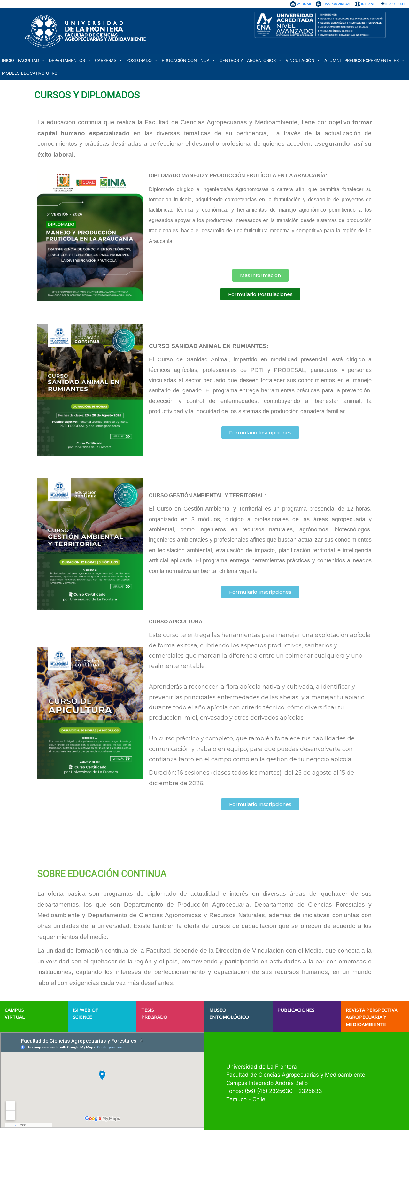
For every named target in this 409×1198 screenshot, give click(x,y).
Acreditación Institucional (163, 1155)
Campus (147, 1160)
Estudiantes (151, 1172)
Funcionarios (152, 1183)
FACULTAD (28, 60)
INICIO (8, 60)
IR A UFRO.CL (395, 4)
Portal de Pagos (286, 1183)
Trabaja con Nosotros (291, 1149)
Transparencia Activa (291, 1160)
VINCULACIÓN (300, 60)
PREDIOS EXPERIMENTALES (371, 60)
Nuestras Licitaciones (292, 1155)
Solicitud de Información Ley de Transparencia (313, 1166)
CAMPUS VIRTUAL (337, 4)
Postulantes (151, 1166)
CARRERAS (105, 60)
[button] (260, 275)
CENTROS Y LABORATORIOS (248, 60)
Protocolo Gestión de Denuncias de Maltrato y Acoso (319, 1178)
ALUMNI (332, 60)
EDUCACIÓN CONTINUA (186, 60)
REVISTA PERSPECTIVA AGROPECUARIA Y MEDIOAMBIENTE (371, 1017)
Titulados (148, 1178)
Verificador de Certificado (295, 1189)
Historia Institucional (158, 1149)
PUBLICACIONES (295, 1010)
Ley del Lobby (284, 1172)
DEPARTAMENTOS (67, 60)
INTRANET (369, 4)
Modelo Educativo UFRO (30, 73)
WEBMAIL (304, 4)
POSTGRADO (139, 60)
